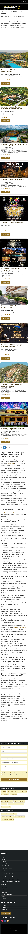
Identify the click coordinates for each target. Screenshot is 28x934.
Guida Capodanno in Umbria (9, 876)
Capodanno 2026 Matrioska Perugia (12, 222)
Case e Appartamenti (12, 791)
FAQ (3, 890)
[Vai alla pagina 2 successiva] (9, 447)
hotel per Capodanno (19, 627)
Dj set (15, 801)
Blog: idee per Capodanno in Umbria (11, 881)
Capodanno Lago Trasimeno (7, 819)
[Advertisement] (14, 731)
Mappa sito (4, 892)
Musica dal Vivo (21, 801)
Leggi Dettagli (6, 83)
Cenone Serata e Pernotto (7, 801)
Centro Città (21, 804)
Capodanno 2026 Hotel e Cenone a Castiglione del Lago (12, 385)
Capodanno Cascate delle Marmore (9, 813)
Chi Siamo (4, 887)
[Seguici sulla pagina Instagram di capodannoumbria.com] (2, 920)
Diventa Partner (6, 907)
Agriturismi (3, 791)
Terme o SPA (4, 804)
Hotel (2, 794)
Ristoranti (6, 794)
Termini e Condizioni (7, 894)
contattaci (11, 463)
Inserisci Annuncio (6, 913)
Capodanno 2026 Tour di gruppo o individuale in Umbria (12, 345)
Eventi (25, 791)
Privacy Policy (10, 772)
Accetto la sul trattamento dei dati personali (14, 772)
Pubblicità (4, 909)
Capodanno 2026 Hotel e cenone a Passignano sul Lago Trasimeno (12, 107)
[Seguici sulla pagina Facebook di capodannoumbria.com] (5, 920)
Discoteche (20, 791)
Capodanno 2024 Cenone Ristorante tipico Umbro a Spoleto (13, 429)
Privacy (3, 896)
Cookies (4, 898)
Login (24, 1)
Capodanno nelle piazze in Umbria (10, 879)
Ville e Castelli (13, 794)
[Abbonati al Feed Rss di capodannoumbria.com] (8, 920)
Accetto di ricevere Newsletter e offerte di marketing (13, 774)
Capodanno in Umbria (10, 513)
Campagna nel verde (5, 806)
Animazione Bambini (12, 804)
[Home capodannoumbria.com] (15, 5)
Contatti (4, 905)
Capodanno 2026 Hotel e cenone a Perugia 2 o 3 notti (12, 306)
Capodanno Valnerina (20, 816)
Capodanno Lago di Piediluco (7, 816)
